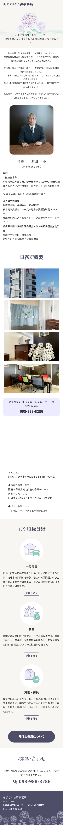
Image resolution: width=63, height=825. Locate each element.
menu (57, 4)
